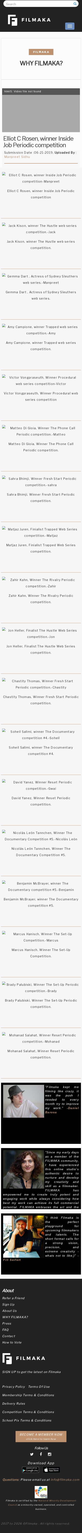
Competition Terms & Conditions (28, 1412)
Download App (41, 1463)
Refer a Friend (13, 1298)
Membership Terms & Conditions (28, 1395)
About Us (9, 1310)
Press (6, 1323)
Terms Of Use (39, 1386)
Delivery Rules (13, 1403)
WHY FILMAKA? (15, 1317)
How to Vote (11, 1342)
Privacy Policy (13, 1386)
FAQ (5, 1329)
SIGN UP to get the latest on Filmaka (31, 1372)
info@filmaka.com (65, 1479)
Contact (8, 1336)
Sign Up (8, 1304)
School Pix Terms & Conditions (27, 1420)
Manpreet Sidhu (17, 157)
